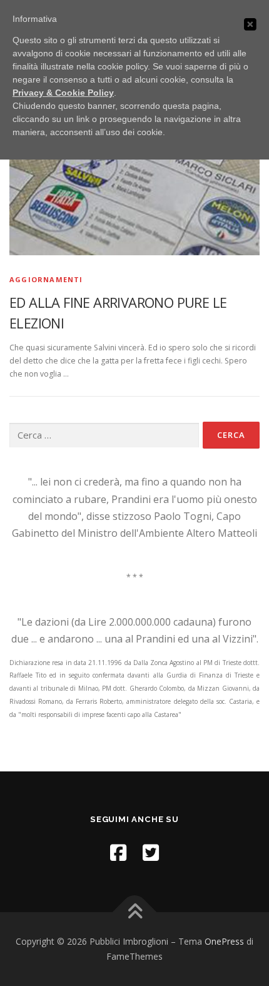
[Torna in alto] (135, 912)
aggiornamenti (46, 279)
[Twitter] (151, 852)
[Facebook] (118, 852)
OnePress (224, 941)
